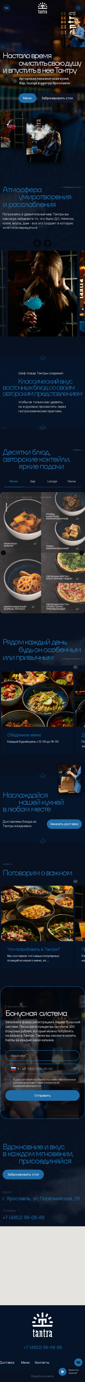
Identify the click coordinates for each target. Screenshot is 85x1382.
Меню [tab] (13, 481)
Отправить (42, 1095)
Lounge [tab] (52, 481)
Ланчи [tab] (71, 481)
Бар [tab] (32, 481)
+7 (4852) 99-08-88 (23, 1217)
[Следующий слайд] (81, 552)
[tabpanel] (42, 553)
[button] (57, 98)
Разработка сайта (42, 1376)
